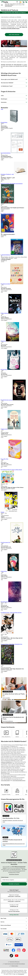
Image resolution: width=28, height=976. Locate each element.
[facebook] (13, 950)
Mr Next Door (4, 369)
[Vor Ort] (17, 2)
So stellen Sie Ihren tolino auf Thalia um (14, 688)
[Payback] (18, 945)
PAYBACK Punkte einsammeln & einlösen (14, 835)
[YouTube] (16, 956)
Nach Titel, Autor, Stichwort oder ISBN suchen (14, 3)
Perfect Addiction (4, 313)
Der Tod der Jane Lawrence (7, 399)
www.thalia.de (4, 747)
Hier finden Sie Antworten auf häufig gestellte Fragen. (14, 27)
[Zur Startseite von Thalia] (7, 2)
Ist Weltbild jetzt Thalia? (7, 86)
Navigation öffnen (2, 5)
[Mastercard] (11, 934)
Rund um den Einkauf (6, 925)
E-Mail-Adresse (4, 877)
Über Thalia (3, 918)
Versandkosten (21, 974)
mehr (2, 109)
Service (2, 922)
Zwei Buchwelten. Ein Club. (14, 812)
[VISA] (5, 934)
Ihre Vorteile (4, 928)
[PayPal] (8, 945)
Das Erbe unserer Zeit (5, 542)
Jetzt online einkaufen (14, 34)
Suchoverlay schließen (9, 5)
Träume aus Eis (4, 429)
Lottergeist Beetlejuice (5, 254)
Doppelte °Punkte (6, 791)
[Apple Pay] (18, 939)
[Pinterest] (24, 950)
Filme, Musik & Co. (6, 733)
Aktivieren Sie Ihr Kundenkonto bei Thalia (14, 712)
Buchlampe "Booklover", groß (7, 174)
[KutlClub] (6, 950)
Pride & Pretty (4, 571)
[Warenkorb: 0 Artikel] (26, 2)
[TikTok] (11, 956)
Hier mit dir (3, 341)
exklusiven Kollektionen (6, 762)
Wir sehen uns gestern (5, 283)
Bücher (17, 733)
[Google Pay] (10, 939)
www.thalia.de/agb (5, 780)
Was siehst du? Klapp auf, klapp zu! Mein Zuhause (11, 469)
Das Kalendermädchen (6, 152)
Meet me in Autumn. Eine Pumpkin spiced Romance (12, 183)
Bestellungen (4, 99)
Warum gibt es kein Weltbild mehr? (9, 79)
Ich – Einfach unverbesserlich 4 (7, 213)
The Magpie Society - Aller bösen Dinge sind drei (11, 612)
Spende (17, 791)
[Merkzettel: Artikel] (23, 2)
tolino (2, 95)
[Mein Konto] (20, 2)
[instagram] (18, 950)
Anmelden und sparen (14, 884)
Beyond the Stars (4, 601)
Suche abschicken (8, 6)
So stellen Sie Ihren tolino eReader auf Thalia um (14, 12)
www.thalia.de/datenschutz (19, 780)
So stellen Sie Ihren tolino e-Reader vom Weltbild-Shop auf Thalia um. (14, 66)
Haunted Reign (4, 122)
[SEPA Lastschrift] (20, 934)
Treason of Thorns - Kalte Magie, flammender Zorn (11, 644)
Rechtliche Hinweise (14, 874)
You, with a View (4, 458)
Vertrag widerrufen (14, 914)
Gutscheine (3, 102)
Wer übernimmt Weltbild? (7, 82)
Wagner (2, 512)
